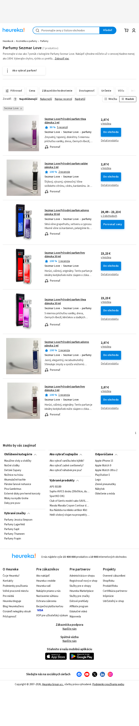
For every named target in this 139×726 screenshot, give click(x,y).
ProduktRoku (110, 586)
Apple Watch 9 (103, 465)
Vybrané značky (15, 513)
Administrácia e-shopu (82, 576)
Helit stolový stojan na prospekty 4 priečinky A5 (69, 515)
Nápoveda (75, 616)
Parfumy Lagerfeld (14, 524)
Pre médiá (8, 596)
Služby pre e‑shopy (80, 586)
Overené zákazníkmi (114, 576)
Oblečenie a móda (105, 494)
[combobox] (66, 30)
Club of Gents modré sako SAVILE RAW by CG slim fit (69, 501)
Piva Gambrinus (12, 489)
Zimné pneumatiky (105, 484)
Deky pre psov (12, 503)
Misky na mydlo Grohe (16, 498)
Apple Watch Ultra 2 (106, 470)
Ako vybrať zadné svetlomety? (67, 465)
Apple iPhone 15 (104, 461)
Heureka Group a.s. (52, 684)
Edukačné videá (78, 611)
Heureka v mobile (46, 581)
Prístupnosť (9, 616)
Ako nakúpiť (43, 576)
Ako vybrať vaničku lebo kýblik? (67, 461)
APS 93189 (55, 487)
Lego (98, 479)
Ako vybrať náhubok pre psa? (66, 470)
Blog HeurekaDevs (13, 606)
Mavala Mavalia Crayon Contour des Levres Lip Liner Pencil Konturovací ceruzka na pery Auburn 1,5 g (69, 506)
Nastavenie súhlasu (47, 596)
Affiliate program (79, 606)
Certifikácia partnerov (115, 591)
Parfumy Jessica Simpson (18, 520)
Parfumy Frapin (12, 538)
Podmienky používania (15, 586)
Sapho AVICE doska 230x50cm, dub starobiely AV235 (69, 491)
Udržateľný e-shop (113, 601)
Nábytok (100, 489)
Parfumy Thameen (14, 534)
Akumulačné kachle (15, 479)
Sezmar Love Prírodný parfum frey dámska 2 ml (65, 388)
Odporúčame (104, 454)
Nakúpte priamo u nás (48, 591)
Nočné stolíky (12, 465)
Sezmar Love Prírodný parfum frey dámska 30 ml (65, 254)
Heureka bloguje (12, 601)
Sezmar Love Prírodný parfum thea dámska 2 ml (65, 121)
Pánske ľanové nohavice (17, 484)
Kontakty (8, 581)
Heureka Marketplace (82, 591)
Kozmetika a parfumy (26, 41)
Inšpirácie (108, 596)
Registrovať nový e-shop (83, 581)
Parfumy (44, 41)
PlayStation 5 (102, 475)
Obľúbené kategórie (18, 454)
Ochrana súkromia (46, 601)
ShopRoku (108, 581)
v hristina (106, 124)
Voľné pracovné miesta (15, 591)
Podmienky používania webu (108, 684)
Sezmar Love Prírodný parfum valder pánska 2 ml (66, 165)
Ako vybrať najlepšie (64, 454)
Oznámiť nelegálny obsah (17, 611)
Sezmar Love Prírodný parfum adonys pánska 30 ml (70, 222)
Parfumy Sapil (11, 529)
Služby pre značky (80, 596)
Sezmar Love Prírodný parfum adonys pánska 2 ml (67, 344)
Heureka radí (43, 586)
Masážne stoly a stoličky (17, 461)
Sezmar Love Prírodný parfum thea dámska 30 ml (70, 311)
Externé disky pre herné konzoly (22, 494)
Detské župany (12, 470)
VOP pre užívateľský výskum (52, 615)
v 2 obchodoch (109, 216)
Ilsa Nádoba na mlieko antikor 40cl (68, 510)
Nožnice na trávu (13, 475)
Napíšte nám (69, 629)
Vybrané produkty (62, 480)
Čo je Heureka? (11, 576)
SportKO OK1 (57, 496)
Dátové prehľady (79, 601)
